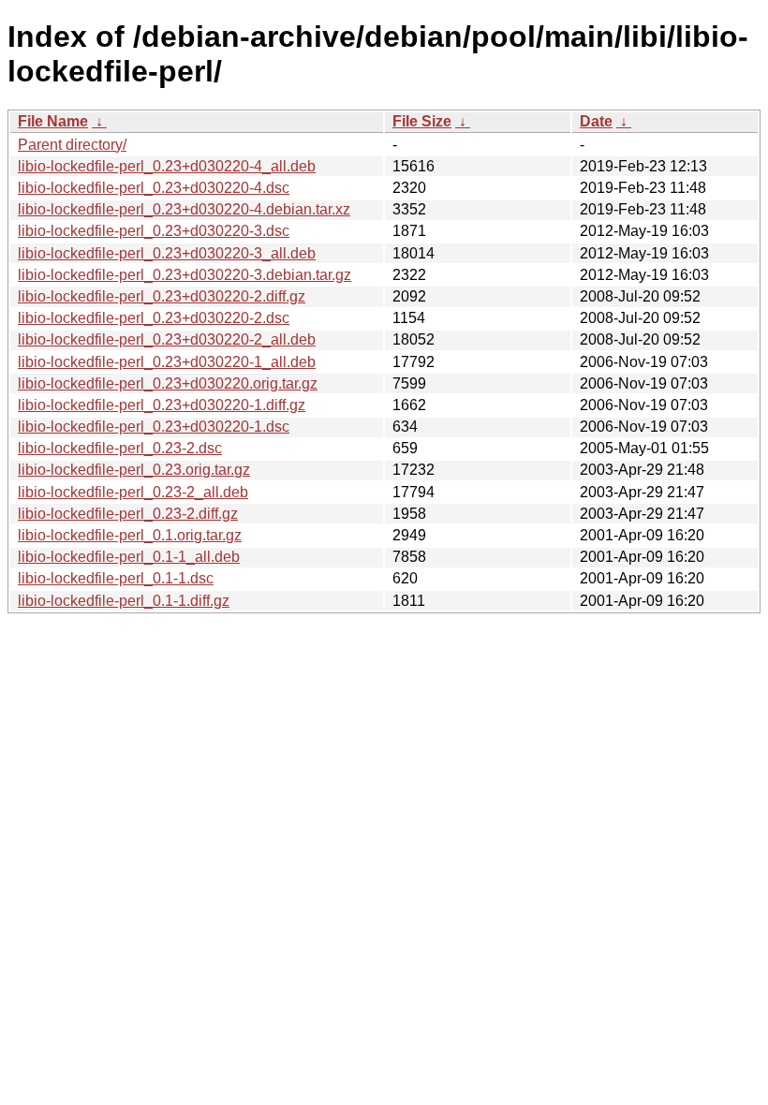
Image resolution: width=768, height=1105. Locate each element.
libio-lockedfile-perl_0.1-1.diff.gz (123, 601)
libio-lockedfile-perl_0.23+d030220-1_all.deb (167, 362)
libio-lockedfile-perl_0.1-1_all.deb (129, 557)
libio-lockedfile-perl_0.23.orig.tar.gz (134, 470)
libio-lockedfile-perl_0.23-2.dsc (120, 448)
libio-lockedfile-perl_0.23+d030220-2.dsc (153, 318)
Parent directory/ (72, 145)
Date (596, 121)
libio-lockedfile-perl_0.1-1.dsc (116, 578)
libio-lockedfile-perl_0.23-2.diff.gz (128, 514)
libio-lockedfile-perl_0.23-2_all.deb (133, 492)
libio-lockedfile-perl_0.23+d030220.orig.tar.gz (168, 383)
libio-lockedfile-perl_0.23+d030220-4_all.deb (167, 166)
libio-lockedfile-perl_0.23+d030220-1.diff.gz (161, 405)
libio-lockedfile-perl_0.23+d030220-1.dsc (153, 427)
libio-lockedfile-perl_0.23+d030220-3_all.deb (167, 253)
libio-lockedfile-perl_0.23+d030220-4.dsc (153, 188)
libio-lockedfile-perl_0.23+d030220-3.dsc (153, 231)
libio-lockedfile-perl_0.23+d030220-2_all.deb (167, 339)
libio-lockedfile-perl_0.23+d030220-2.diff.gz (161, 296)
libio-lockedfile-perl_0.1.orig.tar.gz (130, 535)
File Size (421, 121)
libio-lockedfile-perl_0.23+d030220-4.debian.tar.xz (184, 209)
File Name (53, 121)
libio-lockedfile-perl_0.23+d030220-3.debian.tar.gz (184, 275)
